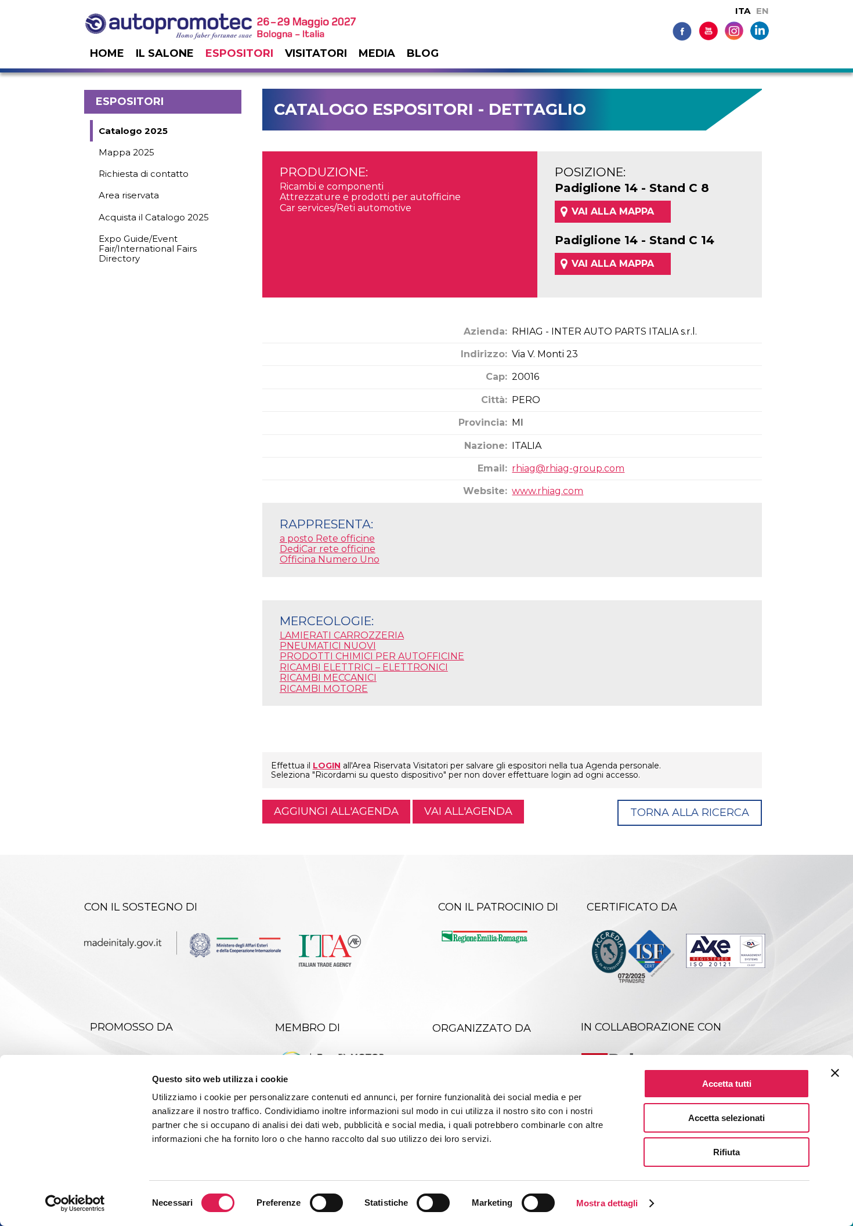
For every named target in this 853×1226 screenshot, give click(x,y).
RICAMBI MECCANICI (328, 677)
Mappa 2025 (126, 152)
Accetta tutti (726, 1084)
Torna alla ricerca (689, 812)
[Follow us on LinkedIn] (759, 29)
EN (762, 10)
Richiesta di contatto (144, 173)
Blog (423, 53)
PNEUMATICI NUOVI (328, 645)
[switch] (326, 1203)
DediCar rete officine (327, 548)
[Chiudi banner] (835, 1073)
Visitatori (316, 53)
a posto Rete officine (327, 538)
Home (107, 53)
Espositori (239, 53)
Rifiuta (726, 1152)
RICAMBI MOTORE (324, 688)
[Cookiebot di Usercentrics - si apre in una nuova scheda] (75, 1203)
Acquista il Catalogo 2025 (154, 217)
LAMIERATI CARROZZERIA (342, 635)
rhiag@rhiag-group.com (568, 468)
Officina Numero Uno (329, 559)
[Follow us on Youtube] (708, 30)
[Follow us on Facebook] (682, 30)
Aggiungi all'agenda (336, 811)
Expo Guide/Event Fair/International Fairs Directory (148, 248)
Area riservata (129, 195)
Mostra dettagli (607, 1203)
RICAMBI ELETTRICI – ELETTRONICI (364, 667)
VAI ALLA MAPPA (613, 211)
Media (377, 53)
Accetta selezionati (726, 1118)
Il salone (165, 53)
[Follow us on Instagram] (734, 29)
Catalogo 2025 (133, 130)
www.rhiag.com (547, 490)
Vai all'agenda (468, 811)
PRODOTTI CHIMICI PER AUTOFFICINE (372, 656)
